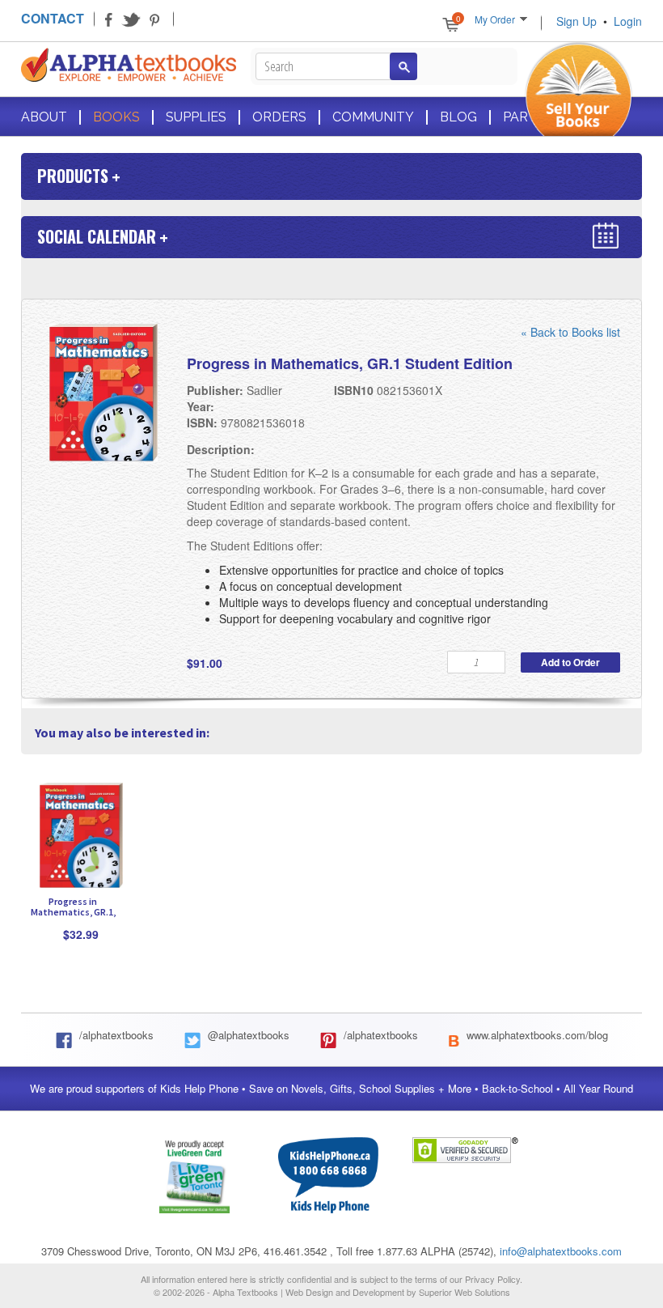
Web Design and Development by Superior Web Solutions (397, 1291)
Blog (458, 117)
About (44, 117)
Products (72, 176)
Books (116, 117)
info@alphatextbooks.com (561, 1251)
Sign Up (576, 21)
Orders (279, 117)
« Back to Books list (570, 332)
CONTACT (52, 18)
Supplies (196, 117)
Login (628, 21)
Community (373, 117)
